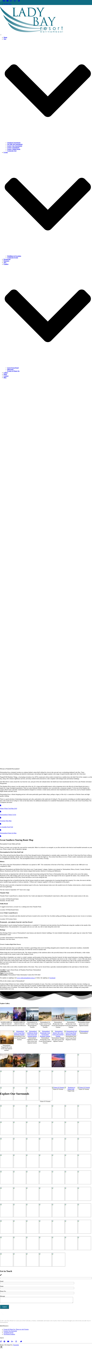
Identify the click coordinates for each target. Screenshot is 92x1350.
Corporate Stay (12, 151)
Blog (5, 377)
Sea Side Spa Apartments (15, 144)
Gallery (6, 372)
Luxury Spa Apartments (14, 146)
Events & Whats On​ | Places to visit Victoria (16, 1329)
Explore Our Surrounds (10, 1331)
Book (5, 374)
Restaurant (7, 259)
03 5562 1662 (8, 4)
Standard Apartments (13, 142)
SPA (5, 262)
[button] (48, 141)
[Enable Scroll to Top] (1, 1347)
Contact (6, 376)
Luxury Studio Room (13, 149)
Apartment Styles (8, 1332)
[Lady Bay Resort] (31, 32)
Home (5, 37)
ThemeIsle (16, 1345)
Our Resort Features (9, 1334)
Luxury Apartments (13, 147)
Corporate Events (12, 257)
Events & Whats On (13, 371)
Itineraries (10, 369)
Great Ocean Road (13, 368)
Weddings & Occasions (14, 256)
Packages (6, 261)
